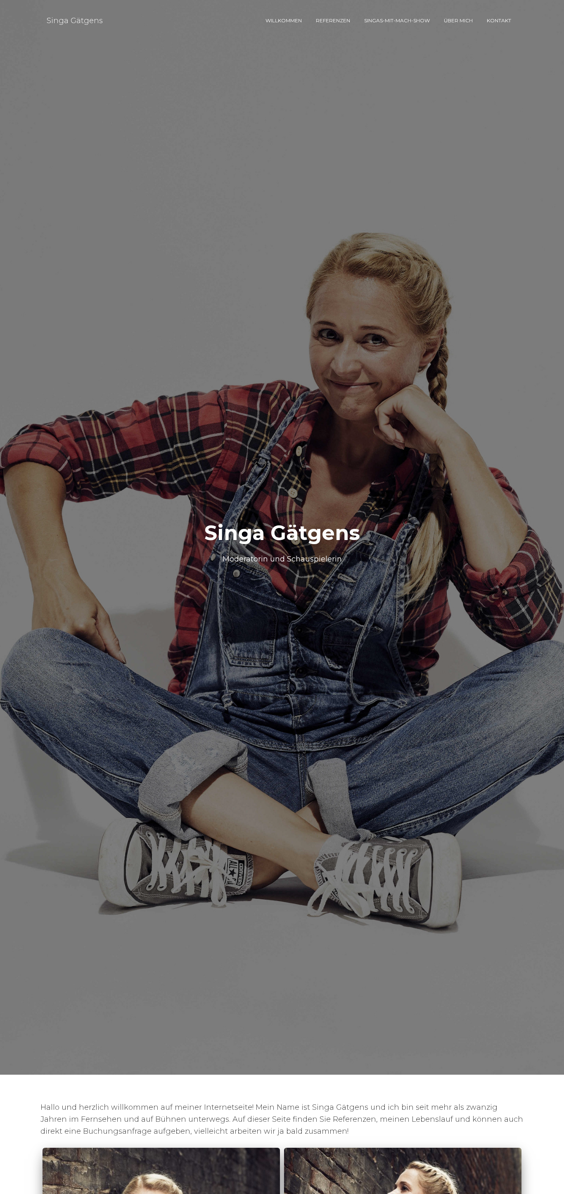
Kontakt (499, 20)
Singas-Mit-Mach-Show (397, 20)
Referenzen (333, 20)
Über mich (458, 20)
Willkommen (283, 20)
